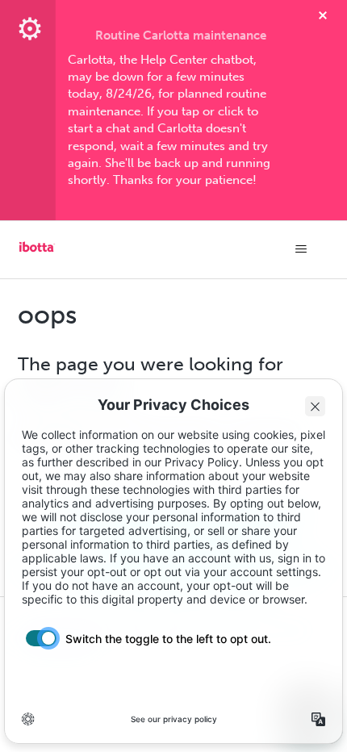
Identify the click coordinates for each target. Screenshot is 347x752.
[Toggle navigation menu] (301, 249)
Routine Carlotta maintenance (180, 35)
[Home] (37, 252)
